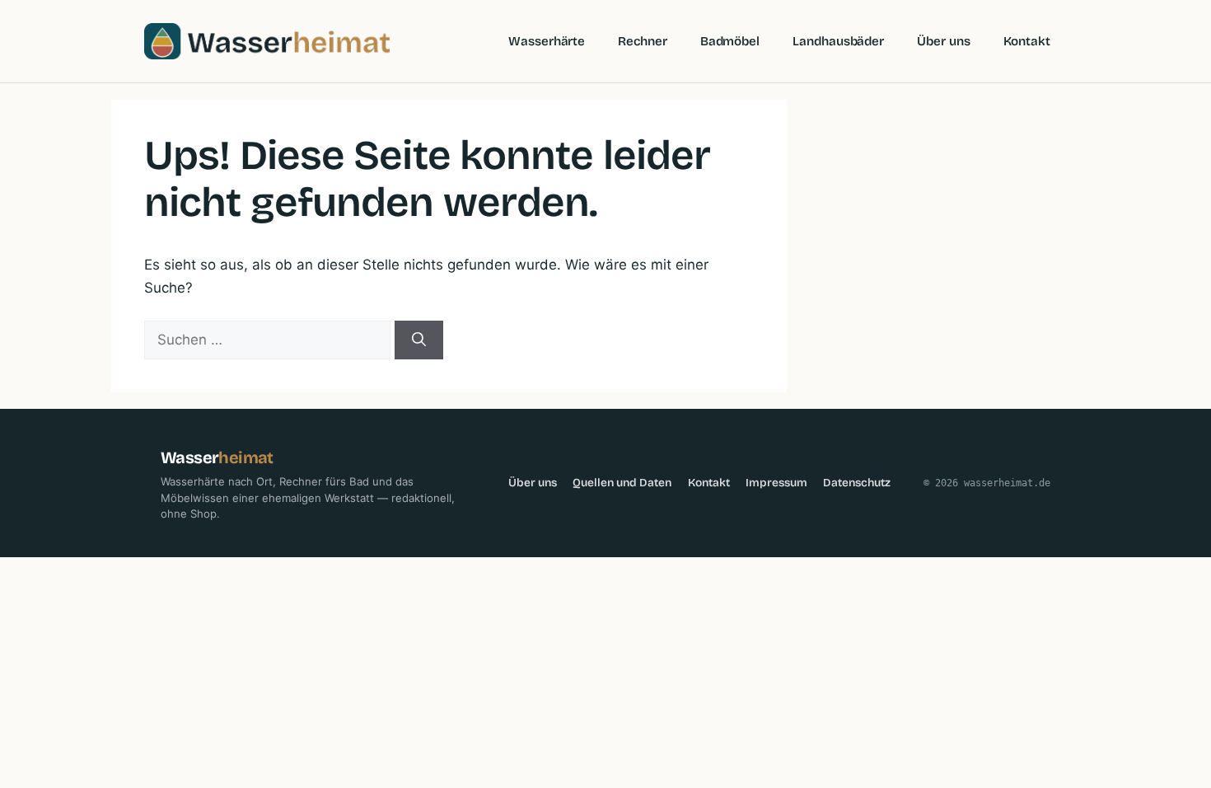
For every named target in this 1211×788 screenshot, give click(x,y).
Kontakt (1026, 41)
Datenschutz (857, 483)
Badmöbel (730, 41)
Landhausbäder (838, 41)
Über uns (943, 41)
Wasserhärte (546, 41)
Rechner (642, 41)
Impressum (776, 483)
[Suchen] (419, 340)
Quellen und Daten (622, 483)
